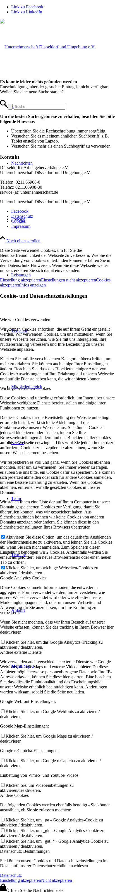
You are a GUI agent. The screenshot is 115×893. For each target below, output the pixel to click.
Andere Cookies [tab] (14, 795)
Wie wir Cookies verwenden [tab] (25, 319)
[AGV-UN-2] (47, 46)
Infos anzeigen (33, 285)
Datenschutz (11, 875)
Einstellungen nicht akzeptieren (68, 280)
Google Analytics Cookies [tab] (23, 577)
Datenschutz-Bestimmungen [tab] (25, 851)
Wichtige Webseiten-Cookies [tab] (25, 388)
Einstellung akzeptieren (20, 280)
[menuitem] (63, 211)
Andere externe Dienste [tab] (21, 652)
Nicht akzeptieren (56, 880)
